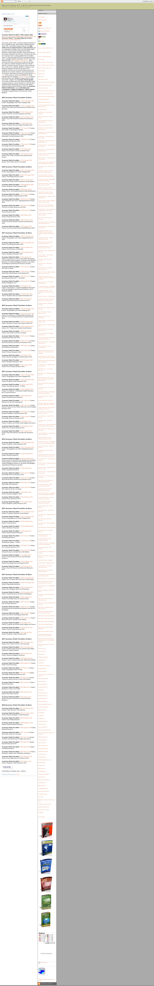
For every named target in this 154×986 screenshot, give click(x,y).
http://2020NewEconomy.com (19, 60)
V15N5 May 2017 (25, 276)
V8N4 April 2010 (25, 747)
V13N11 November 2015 (27, 379)
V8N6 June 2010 (24, 737)
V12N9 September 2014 (27, 458)
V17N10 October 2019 (26, 112)
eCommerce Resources (43, 707)
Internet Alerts (41, 59)
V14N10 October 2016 (26, 321)
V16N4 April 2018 (25, 210)
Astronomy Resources (42, 727)
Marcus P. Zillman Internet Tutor (44, 67)
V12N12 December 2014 (27, 442)
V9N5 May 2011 (24, 677)
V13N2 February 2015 (26, 426)
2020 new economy (23, 76)
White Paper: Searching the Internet (45, 631)
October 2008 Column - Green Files (45, 400)
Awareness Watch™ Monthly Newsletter (46, 82)
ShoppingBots (41, 712)
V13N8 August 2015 (26, 395)
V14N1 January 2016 (26, 365)
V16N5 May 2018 (25, 205)
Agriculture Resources (42, 737)
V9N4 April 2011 (25, 682)
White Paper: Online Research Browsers (46, 615)
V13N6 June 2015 (25, 405)
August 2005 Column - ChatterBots (45, 560)
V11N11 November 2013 (27, 516)
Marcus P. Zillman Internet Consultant (46, 65)
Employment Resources (43, 751)
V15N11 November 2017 (27, 242)
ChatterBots (40, 715)
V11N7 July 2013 (25, 536)
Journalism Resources (42, 794)
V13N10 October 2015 (26, 384)
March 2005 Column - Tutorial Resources (46, 578)
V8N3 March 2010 (25, 751)
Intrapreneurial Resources (43, 806)
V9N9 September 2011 (26, 658)
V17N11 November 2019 (27, 105)
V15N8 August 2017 (26, 257)
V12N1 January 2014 (26, 502)
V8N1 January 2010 (25, 761)
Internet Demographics (43, 678)
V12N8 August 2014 (26, 468)
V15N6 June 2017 (25, 271)
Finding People (41, 718)
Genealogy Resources (43, 721)
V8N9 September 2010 (26, 723)
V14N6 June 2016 (25, 341)
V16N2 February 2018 (26, 220)
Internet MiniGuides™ (42, 109)
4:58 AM (18, 774)
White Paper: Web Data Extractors (45, 624)
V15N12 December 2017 (27, 236)
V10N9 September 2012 (27, 592)
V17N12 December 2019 (27, 101)
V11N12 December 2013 (27, 511)
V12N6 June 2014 (25, 478)
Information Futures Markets (44, 665)
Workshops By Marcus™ (43, 657)
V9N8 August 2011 (25, 663)
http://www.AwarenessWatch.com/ (11, 39)
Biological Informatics (42, 701)
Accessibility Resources (43, 788)
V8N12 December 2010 (26, 708)
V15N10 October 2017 (26, 247)
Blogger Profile (41, 73)
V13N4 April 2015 (25, 416)
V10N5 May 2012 (25, 613)
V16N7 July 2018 (25, 194)
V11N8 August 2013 (25, 531)
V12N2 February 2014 (26, 497)
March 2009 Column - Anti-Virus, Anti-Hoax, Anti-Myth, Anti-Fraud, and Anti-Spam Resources (46, 379)
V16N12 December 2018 (27, 170)
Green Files (40, 796)
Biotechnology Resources (43, 791)
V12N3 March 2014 (25, 492)
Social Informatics (42, 782)
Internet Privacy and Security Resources (46, 96)
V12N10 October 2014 (26, 453)
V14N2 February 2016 (26, 360)
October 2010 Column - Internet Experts (46, 296)
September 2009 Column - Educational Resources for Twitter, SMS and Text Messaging (46, 352)
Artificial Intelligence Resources (44, 759)
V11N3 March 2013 (25, 555)
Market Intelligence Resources (44, 102)
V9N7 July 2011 (24, 668)
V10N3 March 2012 (25, 622)
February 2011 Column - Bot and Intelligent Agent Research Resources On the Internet (46, 278)
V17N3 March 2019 (25, 149)
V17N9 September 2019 (27, 117)
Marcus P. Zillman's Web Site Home (45, 48)
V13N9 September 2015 (27, 389)
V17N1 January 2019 (26, 160)
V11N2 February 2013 (26, 561)
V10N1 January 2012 (26, 632)
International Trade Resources (44, 804)
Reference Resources (42, 745)
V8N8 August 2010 (25, 727)
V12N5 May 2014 (25, 482)
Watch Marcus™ (41, 654)
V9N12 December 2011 (26, 642)
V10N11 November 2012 (27, 582)
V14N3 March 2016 (25, 355)
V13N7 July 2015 (25, 400)
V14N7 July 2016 (25, 336)
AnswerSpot (40, 812)
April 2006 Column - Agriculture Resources (47, 527)
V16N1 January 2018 (26, 226)
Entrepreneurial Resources (43, 774)
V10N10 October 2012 (26, 587)
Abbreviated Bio (41, 70)
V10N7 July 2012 (25, 602)
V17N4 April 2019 (25, 144)
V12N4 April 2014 (25, 487)
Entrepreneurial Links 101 (43, 99)
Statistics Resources (42, 698)
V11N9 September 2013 (26, 526)
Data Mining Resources (43, 748)
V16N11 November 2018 (27, 175)
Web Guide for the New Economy (45, 125)
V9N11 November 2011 (26, 647)
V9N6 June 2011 (24, 673)
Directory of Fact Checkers (43, 809)
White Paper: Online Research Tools (45, 618)
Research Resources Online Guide (45, 93)
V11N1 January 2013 (26, 566)
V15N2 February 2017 (26, 294)
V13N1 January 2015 (26, 431)
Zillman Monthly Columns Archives (45, 85)
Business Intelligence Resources (45, 704)
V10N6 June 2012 (25, 606)
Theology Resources (42, 739)
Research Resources (42, 695)
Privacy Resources (42, 724)
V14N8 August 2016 (26, 331)
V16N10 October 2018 (26, 180)
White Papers (41, 76)
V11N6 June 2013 (25, 540)
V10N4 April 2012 (25, 618)
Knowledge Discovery (42, 687)
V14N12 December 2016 (27, 308)
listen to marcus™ (42, 651)
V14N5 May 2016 (25, 345)
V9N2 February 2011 (26, 692)
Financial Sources (42, 742)
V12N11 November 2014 (27, 447)
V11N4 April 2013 (25, 550)
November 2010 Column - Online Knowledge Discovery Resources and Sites (46, 292)
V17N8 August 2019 (26, 123)
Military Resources (42, 785)
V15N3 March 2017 (25, 286)
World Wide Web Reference (44, 779)
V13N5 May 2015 (25, 411)
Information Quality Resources (44, 729)
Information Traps (42, 648)
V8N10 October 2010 (26, 718)
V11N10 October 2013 (26, 521)
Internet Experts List (42, 671)
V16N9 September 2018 (27, 184)
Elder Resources (41, 768)
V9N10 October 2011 (26, 653)
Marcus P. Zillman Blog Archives (44, 56)
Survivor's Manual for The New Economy (46, 90)
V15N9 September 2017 (27, 252)
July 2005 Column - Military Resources (46, 562)
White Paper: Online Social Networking (46, 621)
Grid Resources (41, 765)
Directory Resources (42, 709)
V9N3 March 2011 (25, 687)
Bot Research (41, 689)
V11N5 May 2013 (25, 545)
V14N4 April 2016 (25, 350)
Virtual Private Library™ (43, 79)
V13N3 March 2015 (25, 421)
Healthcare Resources (43, 692)
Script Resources (41, 776)
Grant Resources (41, 762)
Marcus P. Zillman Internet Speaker (45, 62)
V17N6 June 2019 (25, 133)
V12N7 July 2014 (25, 473)
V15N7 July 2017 (25, 266)
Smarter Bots (41, 662)
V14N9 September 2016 (27, 326)
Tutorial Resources (42, 771)
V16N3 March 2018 (25, 215)
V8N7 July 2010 (24, 732)
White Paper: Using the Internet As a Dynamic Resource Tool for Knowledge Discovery (46, 640)
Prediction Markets (42, 668)
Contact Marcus (41, 17)
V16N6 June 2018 (25, 199)
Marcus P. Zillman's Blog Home (44, 52)
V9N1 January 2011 (25, 697)
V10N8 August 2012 (26, 597)
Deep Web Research (42, 684)
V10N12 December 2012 (27, 578)
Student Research (42, 681)
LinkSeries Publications (43, 87)
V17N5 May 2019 (25, 139)
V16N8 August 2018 (26, 189)
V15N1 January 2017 (26, 299)
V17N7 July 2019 (25, 128)
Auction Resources (42, 754)
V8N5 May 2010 (24, 742)
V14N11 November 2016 (27, 313)
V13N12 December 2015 (27, 375)
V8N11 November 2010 (26, 713)
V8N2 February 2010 (26, 756)
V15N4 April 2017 (25, 281)
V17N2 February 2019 (26, 154)
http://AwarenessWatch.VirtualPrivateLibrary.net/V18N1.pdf (19, 36)
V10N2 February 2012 (26, 627)
